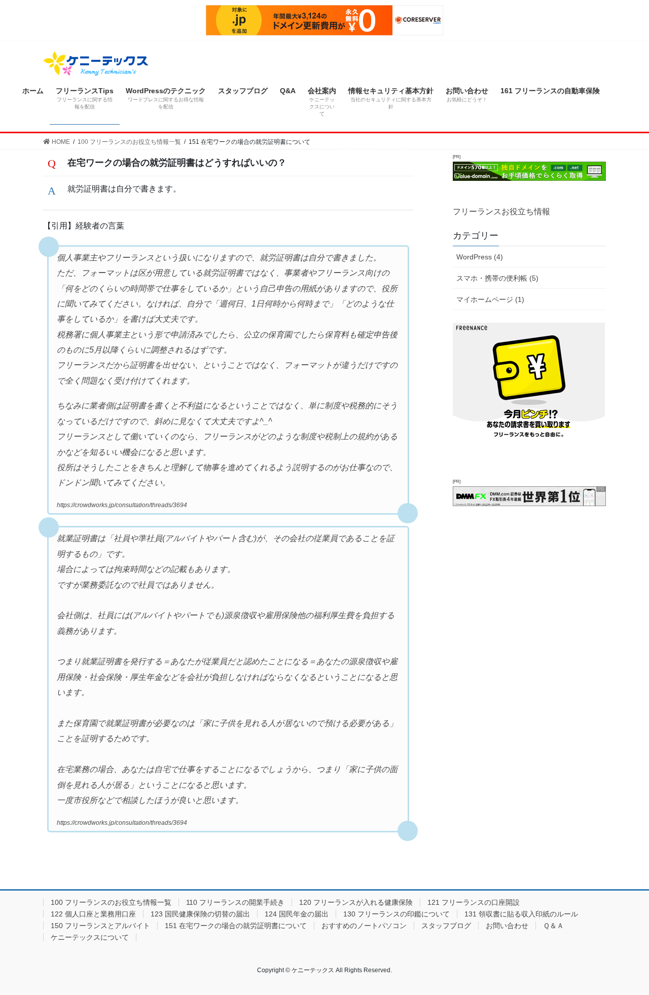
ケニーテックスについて (90, 937)
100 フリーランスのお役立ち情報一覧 (111, 902)
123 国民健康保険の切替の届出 (200, 914)
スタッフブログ (446, 926)
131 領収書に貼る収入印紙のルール (521, 914)
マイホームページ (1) (490, 299)
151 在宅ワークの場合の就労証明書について (236, 926)
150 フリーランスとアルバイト (100, 926)
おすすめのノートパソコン (364, 926)
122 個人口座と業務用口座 (93, 914)
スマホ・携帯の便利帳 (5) (497, 278)
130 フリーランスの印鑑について (396, 914)
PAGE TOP (624, 956)
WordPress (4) (479, 257)
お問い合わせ (507, 926)
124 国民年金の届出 (297, 914)
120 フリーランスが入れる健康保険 (356, 902)
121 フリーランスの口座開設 (473, 902)
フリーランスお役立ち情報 (501, 211)
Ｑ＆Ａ (553, 926)
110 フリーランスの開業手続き (235, 902)
